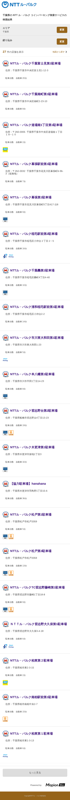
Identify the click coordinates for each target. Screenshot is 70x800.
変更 (62, 29)
